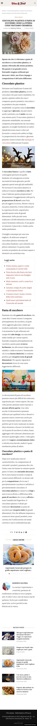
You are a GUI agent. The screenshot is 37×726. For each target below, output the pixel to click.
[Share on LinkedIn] (21, 532)
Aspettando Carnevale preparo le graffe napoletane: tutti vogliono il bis (25, 663)
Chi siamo (10, 713)
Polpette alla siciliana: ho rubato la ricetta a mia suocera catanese (25, 690)
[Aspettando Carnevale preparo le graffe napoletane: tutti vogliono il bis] (18, 554)
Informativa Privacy (23, 713)
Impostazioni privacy (30, 724)
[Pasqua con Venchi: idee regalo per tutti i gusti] (8, 650)
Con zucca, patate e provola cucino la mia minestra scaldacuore (23, 677)
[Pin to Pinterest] (19, 532)
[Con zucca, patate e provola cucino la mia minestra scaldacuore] (8, 678)
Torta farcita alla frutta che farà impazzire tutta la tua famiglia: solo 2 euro (19, 275)
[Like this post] (12, 532)
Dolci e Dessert (19, 17)
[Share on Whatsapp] (23, 532)
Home (4, 11)
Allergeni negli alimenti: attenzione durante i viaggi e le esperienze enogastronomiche (24, 636)
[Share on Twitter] (17, 532)
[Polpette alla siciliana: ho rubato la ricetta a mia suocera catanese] (8, 691)
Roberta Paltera (16, 28)
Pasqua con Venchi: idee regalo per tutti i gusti (24, 648)
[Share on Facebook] (14, 532)
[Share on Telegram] (26, 532)
